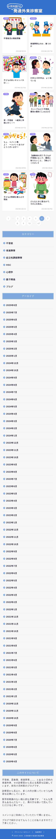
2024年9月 (11, 377)
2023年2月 (11, 515)
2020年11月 (12, 711)
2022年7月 (11, 566)
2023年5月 (11, 493)
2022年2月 (11, 602)
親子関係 (10, 279)
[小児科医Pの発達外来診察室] (28, 12)
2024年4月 (11, 414)
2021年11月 (12, 624)
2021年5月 (11, 667)
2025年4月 (11, 334)
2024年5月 (11, 406)
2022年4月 (11, 587)
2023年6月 (11, 486)
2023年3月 (11, 508)
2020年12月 (12, 703)
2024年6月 (11, 399)
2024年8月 (11, 385)
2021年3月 (11, 682)
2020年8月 (11, 732)
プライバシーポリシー (22, 832)
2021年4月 (11, 674)
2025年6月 (11, 319)
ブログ (9, 286)
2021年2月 (11, 689)
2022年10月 (12, 544)
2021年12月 (12, 617)
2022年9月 (11, 551)
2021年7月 (11, 653)
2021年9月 (11, 638)
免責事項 (38, 832)
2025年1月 (11, 356)
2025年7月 (11, 312)
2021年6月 (11, 660)
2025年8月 (11, 305)
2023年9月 (11, 464)
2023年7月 (11, 479)
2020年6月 (11, 747)
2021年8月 (11, 645)
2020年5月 (11, 754)
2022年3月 (11, 595)
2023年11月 (12, 450)
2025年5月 (11, 327)
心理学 (9, 272)
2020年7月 (11, 740)
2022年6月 (11, 573)
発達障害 (10, 250)
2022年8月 (11, 559)
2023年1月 (11, 522)
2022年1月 (11, 609)
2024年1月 (11, 435)
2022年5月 (11, 580)
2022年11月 (12, 537)
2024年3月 (11, 421)
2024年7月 (11, 392)
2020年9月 (11, 725)
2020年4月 (11, 761)
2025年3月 (11, 341)
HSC (8, 265)
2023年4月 (11, 501)
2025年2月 (11, 348)
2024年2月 (11, 428)
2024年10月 (12, 370)
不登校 (9, 243)
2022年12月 (12, 529)
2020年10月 (12, 718)
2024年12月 (12, 363)
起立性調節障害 (14, 257)
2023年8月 (11, 472)
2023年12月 (12, 443)
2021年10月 (12, 631)
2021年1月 (11, 696)
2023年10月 (12, 457)
